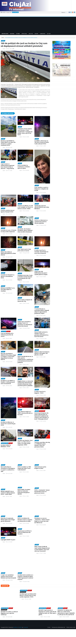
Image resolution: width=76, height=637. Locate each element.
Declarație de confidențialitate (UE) (58, 618)
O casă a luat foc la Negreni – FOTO (39, 392)
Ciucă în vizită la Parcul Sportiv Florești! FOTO (7, 211)
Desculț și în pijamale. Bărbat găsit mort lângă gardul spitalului (8, 514)
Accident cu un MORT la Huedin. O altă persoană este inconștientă (8, 382)
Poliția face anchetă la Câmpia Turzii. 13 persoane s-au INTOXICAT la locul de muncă (25, 324)
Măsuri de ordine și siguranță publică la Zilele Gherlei (8, 253)
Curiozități (42, 33)
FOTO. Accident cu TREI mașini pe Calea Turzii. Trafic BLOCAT (24, 468)
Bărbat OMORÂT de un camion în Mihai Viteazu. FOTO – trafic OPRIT (8, 492)
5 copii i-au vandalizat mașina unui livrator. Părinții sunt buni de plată (8, 567)
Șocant (36, 33)
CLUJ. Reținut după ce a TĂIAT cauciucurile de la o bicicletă (25, 413)
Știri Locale (24, 33)
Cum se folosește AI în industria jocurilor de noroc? (7, 335)
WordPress (15, 618)
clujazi (4, 48)
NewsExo (20, 618)
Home (3, 37)
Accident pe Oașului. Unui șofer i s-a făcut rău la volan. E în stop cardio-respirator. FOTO (25, 443)
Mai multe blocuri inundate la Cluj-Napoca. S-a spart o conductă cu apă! (8, 469)
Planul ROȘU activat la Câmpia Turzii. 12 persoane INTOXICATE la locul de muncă (41, 334)
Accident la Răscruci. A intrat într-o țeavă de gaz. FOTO (8, 423)
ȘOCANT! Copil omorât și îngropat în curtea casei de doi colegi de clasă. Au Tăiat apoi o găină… (47, 603)
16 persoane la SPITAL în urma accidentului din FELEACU (25, 528)
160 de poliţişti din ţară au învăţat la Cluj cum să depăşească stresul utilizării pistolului (21, 37)
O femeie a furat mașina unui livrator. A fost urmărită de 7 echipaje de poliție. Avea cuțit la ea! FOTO (25, 131)
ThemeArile (25, 618)
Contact (48, 618)
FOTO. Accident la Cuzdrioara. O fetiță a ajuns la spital (24, 166)
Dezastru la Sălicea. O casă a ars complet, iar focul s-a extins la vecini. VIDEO (25, 207)
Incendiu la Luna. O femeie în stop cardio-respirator (8, 230)
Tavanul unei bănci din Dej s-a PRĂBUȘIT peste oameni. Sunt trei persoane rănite (42, 445)
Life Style (31, 33)
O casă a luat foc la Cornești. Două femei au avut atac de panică (41, 251)
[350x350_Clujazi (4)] (63, 50)
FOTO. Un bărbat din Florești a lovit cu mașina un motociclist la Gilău (25, 516)
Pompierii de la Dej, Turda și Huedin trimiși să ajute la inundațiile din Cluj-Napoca (25, 277)
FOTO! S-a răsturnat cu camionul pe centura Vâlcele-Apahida (41, 221)
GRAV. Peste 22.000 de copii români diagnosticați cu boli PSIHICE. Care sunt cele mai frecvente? (42, 540)
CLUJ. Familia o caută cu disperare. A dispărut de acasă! (41, 189)
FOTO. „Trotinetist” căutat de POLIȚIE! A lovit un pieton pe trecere (42, 491)
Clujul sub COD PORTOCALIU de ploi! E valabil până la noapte (40, 273)
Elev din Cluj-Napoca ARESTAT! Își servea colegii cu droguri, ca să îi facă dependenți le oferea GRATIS (8, 356)
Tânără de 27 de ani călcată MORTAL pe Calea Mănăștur (41, 207)
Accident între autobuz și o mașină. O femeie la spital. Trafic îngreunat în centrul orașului (25, 568)
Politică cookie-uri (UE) (70, 618)
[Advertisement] (38, 24)
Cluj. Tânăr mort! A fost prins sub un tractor (24, 249)
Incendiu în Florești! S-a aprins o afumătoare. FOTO (7, 276)
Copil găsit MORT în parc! (8, 536)
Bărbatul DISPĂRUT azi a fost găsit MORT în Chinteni (8, 289)
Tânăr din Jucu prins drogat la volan (40, 467)
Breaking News (5, 33)
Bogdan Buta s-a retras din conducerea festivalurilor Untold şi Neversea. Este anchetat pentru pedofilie (25, 383)
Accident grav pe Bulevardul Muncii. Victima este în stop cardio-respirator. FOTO (28, 586)
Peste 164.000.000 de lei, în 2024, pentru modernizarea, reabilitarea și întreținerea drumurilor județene (25, 359)
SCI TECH (49, 33)
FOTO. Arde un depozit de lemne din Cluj (25, 300)
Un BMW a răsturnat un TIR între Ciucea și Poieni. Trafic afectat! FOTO (41, 142)
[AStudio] (63, 69)
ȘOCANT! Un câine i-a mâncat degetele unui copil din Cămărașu (9, 604)
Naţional (12, 33)
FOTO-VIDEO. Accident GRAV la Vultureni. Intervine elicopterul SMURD (24, 492)
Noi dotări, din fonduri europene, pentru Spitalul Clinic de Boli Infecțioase (25, 230)
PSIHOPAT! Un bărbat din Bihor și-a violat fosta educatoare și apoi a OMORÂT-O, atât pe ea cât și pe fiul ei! (66, 603)
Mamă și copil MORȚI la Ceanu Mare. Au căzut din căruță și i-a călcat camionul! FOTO (8, 143)
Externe (18, 33)
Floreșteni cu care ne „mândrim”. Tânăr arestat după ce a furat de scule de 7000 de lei (41, 516)
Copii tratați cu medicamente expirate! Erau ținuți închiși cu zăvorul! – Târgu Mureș (7, 166)
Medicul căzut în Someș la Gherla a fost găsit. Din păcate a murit (41, 353)
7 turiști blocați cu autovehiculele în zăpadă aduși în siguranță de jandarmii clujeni (41, 311)
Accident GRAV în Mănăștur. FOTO (6, 445)
